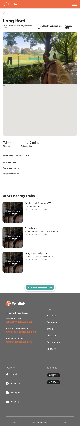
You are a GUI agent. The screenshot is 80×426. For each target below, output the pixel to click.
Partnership (53, 342)
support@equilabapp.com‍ (19, 321)
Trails (50, 329)
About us (52, 335)
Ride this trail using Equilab (40, 287)
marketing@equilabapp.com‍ (21, 331)
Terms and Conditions (40, 422)
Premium (52, 322)
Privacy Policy (17, 422)
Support (51, 349)
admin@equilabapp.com (19, 341)
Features (51, 315)
